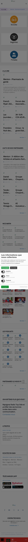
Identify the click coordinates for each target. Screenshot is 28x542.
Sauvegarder (5, 287)
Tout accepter (5, 267)
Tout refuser (13, 267)
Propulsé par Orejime (23, 286)
